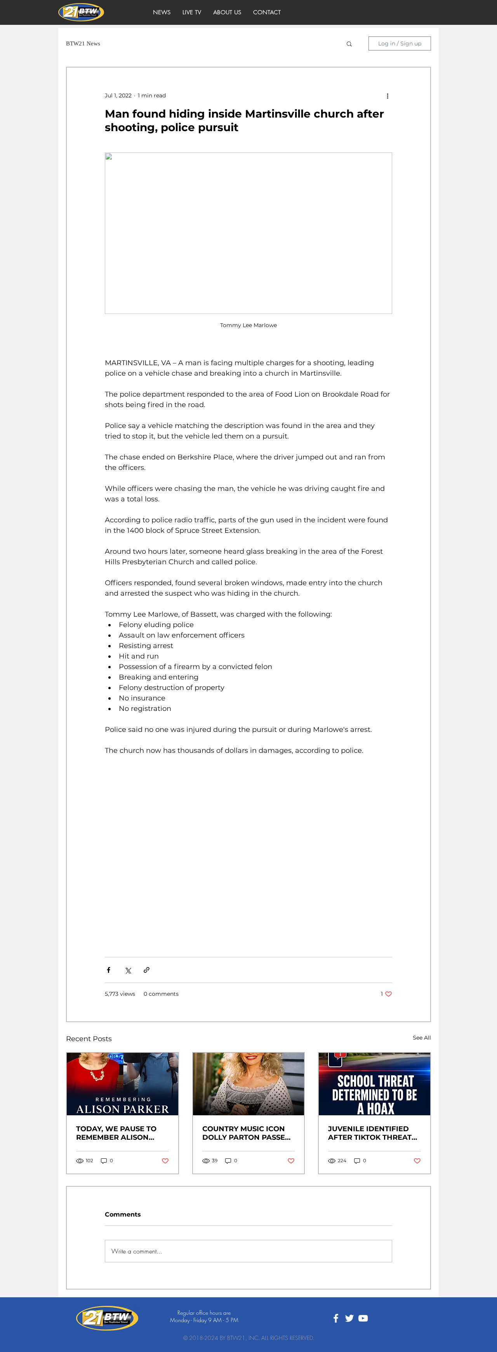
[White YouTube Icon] (363, 1318)
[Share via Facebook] (108, 970)
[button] (349, 43)
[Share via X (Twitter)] (127, 970)
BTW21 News (83, 43)
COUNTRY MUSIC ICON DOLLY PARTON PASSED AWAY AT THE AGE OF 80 (248, 1133)
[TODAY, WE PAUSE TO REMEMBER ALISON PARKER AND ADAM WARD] (122, 1084)
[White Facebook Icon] (336, 1318)
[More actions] (387, 95)
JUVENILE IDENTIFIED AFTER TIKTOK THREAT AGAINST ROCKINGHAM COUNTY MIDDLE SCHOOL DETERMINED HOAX (371, 1133)
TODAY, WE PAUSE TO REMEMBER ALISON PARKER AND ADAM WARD (116, 1133)
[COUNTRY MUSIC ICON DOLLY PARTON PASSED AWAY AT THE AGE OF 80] (248, 1084)
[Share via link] (146, 970)
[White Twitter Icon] (349, 1318)
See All (422, 1037)
